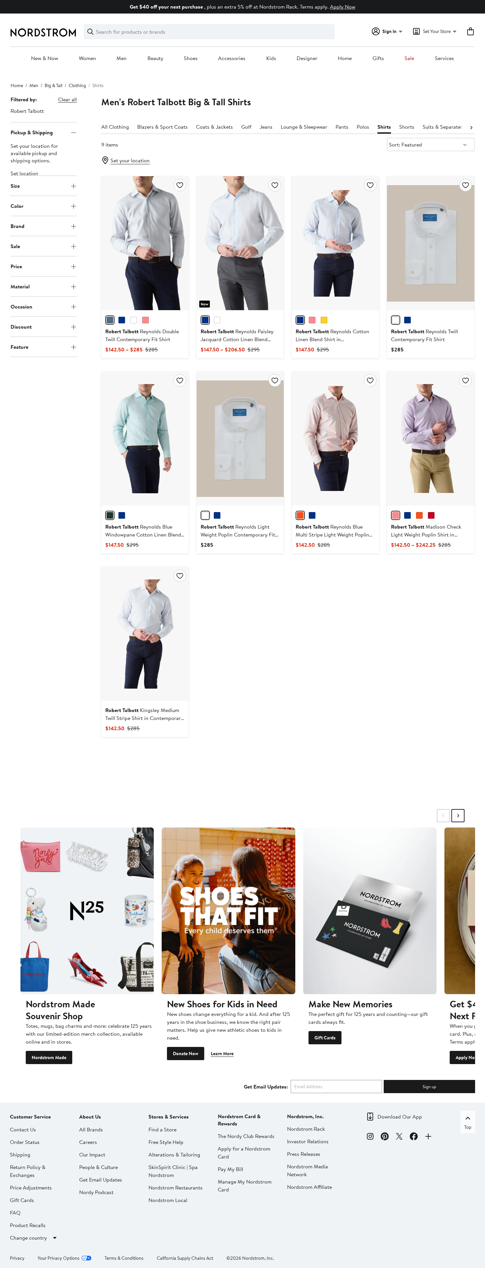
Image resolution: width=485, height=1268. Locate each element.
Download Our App (399, 1116)
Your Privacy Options (59, 1258)
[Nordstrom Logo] (43, 32)
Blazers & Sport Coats (162, 126)
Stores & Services (168, 1116)
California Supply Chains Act (185, 1258)
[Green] (110, 515)
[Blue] (300, 320)
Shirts (384, 126)
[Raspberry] (312, 320)
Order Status (25, 1142)
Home (345, 58)
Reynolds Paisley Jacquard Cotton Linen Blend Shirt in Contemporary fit (237, 339)
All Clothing (115, 126)
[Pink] (145, 320)
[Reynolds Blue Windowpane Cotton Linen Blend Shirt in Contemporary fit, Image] (145, 438)
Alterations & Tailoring (174, 1154)
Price (16, 266)
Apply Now (342, 6)
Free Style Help (165, 1142)
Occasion (21, 306)
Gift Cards (325, 1037)
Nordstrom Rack (306, 1128)
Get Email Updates (100, 1179)
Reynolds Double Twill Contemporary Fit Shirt (142, 335)
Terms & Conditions (124, 1258)
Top (467, 1127)
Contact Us (23, 1129)
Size (15, 185)
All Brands (91, 1129)
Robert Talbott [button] (27, 110)
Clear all (67, 99)
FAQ (15, 1212)
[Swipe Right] (458, 815)
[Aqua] (110, 320)
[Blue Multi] (407, 515)
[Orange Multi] (300, 515)
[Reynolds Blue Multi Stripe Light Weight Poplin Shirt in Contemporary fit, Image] (335, 438)
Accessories (231, 58)
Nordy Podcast (96, 1192)
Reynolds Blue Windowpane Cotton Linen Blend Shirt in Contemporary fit (143, 534)
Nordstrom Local (167, 1200)
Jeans (266, 126)
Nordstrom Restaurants (175, 1187)
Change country (28, 1237)
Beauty (155, 58)
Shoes (191, 58)
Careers (88, 1142)
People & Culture (98, 1167)
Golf (246, 126)
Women (87, 58)
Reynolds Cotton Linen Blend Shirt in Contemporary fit (332, 339)
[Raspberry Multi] (431, 515)
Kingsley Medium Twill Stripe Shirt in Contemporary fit (144, 718)
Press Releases (303, 1153)
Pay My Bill (230, 1169)
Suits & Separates (443, 126)
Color (17, 206)
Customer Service (30, 1116)
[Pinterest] (385, 1137)
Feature (19, 346)
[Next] (471, 127)
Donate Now (185, 1053)
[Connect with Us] (428, 1137)
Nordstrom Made (49, 1057)
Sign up (429, 1086)
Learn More (222, 1053)
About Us (90, 1116)
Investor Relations (308, 1141)
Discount (21, 326)
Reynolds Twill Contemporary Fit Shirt (424, 335)
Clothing (77, 85)
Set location (24, 173)
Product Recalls (28, 1225)
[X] (399, 1137)
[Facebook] (414, 1137)
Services (444, 58)
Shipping (20, 1154)
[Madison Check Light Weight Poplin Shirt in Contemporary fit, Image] (430, 438)
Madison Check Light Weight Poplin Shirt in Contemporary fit (426, 534)
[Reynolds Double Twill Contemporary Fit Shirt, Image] (145, 243)
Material (20, 286)
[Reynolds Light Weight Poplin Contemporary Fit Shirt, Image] (240, 438)
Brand (17, 226)
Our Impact (92, 1154)
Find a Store (162, 1129)
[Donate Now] (228, 911)
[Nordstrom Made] (87, 911)
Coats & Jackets (214, 126)
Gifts (378, 58)
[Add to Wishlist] (180, 185)
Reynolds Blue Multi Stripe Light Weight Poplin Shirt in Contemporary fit (332, 534)
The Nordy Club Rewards (246, 1136)
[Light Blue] (121, 320)
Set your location (130, 160)
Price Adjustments (31, 1187)
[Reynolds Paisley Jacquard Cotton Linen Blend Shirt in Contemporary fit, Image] (240, 243)
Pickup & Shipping (32, 132)
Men (121, 58)
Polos (363, 126)
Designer (307, 58)
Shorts (406, 126)
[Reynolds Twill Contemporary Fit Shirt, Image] (430, 243)
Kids (271, 58)
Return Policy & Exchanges (28, 1171)
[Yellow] (324, 320)
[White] (133, 320)
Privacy (17, 1258)
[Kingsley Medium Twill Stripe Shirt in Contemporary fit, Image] (145, 634)
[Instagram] (370, 1137)
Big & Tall (53, 85)
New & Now (44, 58)
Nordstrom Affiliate (309, 1186)
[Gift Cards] (369, 911)
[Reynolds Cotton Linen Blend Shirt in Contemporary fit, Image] (335, 243)
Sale (409, 58)
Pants (342, 126)
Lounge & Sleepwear (304, 126)
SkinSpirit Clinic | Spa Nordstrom (173, 1171)
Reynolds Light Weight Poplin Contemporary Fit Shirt (238, 534)
